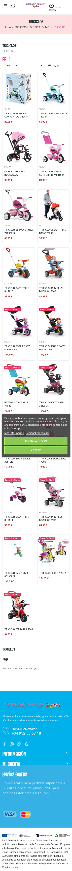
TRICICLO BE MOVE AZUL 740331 (53, 115)
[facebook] (5, 744)
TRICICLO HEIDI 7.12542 (52, 572)
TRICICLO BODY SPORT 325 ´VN (17, 460)
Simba (7, 109)
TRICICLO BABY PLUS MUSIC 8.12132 (50, 518)
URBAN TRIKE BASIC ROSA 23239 (15, 173)
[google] (27, 744)
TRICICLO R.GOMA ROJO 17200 (52, 460)
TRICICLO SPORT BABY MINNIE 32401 (17, 347)
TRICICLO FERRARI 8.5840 (18, 629)
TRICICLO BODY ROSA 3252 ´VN (51, 404)
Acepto (36, 450)
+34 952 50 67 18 (26, 733)
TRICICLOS (9, 650)
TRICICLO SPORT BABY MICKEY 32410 (52, 347)
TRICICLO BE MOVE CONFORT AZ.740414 (16, 115)
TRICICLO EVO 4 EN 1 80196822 (16, 574)
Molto (8, 167)
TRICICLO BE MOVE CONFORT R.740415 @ (51, 173)
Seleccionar (24, 65)
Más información (14, 433)
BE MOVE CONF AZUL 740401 (16, 404)
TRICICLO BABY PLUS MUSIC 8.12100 (50, 289)
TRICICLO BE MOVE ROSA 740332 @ (18, 231)
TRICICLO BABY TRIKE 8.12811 (16, 518)
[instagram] (12, 744)
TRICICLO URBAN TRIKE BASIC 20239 (52, 231)
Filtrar (55, 65)
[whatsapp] (19, 744)
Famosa (8, 284)
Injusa (7, 342)
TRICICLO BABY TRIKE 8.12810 (16, 289)
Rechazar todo (36, 441)
